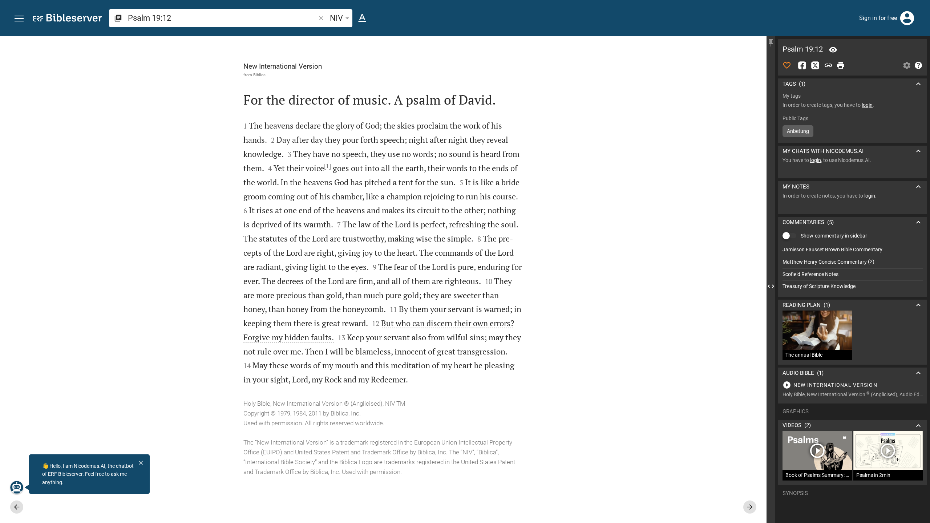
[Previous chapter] (16, 507)
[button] (19, 19)
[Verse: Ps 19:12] (833, 50)
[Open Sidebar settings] (907, 65)
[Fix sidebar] (771, 42)
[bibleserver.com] (67, 19)
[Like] (787, 65)
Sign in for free (878, 18)
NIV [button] (336, 18)
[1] (327, 166)
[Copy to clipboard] (828, 65)
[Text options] (362, 18)
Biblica (259, 74)
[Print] (840, 65)
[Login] (907, 18)
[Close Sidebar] (771, 286)
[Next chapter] (749, 507)
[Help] (918, 65)
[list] (852, 268)
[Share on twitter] (815, 65)
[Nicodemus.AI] (16, 487)
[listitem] (852, 250)
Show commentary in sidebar (834, 236)
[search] (222, 18)
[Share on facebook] (802, 65)
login (867, 105)
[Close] (141, 462)
